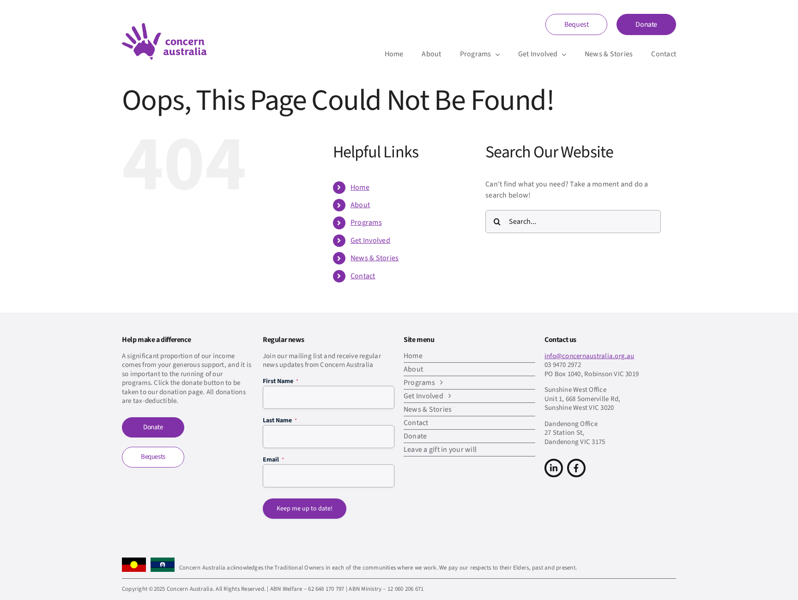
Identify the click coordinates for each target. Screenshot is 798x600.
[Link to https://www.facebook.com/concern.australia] (576, 468)
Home (360, 187)
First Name (280, 381)
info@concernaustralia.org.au (589, 356)
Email (273, 459)
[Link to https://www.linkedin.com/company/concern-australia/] (553, 468)
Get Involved (370, 240)
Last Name (280, 420)
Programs (366, 222)
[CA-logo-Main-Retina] (164, 27)
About (360, 205)
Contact (363, 276)
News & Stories (375, 258)
